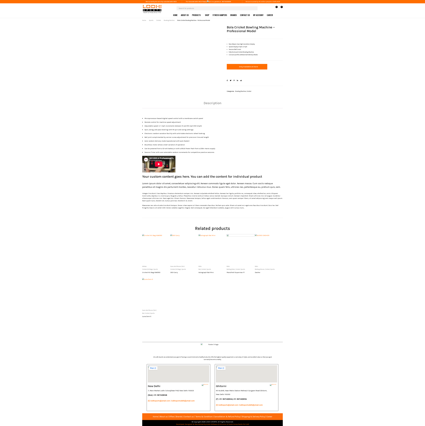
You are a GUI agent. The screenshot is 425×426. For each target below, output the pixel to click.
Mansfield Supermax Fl (236, 272)
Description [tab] (212, 103)
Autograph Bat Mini (206, 272)
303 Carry (174, 272)
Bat (200, 269)
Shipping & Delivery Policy (253, 416)
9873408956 (226, 2)
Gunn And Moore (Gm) (177, 266)
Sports (151, 20)
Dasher (257, 272)
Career (269, 416)
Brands (179, 416)
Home (144, 20)
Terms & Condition (203, 416)
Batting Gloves (260, 269)
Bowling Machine (169, 20)
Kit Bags (150, 269)
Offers (171, 416)
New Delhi (154, 386)
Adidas (144, 266)
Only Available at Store (248, 67)
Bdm (200, 266)
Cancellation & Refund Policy (227, 416)
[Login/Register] (271, 8)
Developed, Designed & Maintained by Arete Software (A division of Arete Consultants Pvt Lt (211, 424)
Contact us (189, 416)
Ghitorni (221, 386)
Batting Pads (231, 269)
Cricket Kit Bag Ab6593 (151, 272)
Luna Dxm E (146, 316)
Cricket (158, 20)
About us (164, 416)
